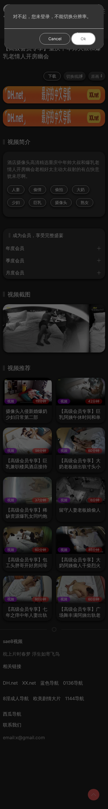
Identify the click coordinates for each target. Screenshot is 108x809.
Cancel (54, 38)
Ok (83, 38)
